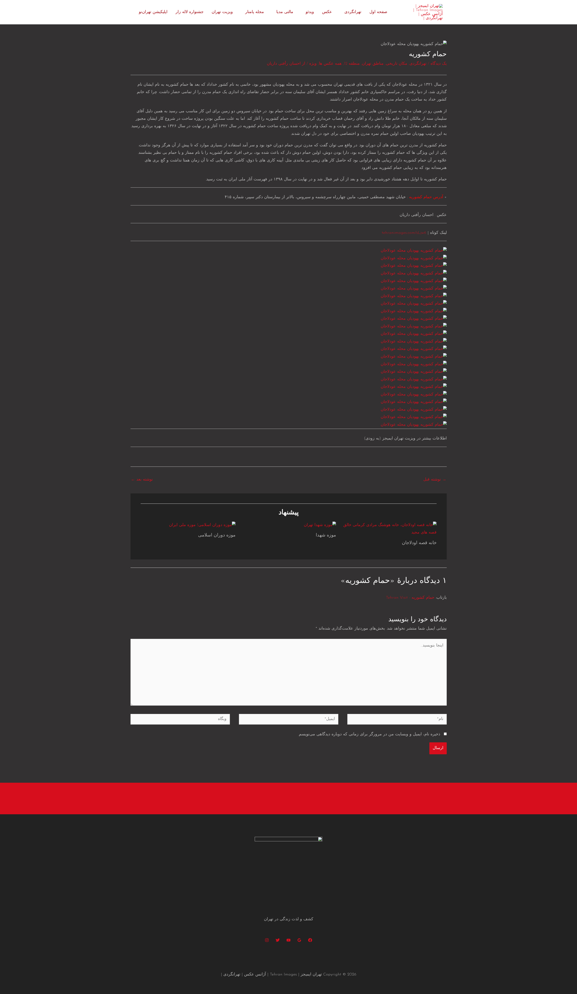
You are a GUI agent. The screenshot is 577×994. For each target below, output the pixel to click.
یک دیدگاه (438, 64)
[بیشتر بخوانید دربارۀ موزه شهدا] (320, 525)
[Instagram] (267, 940)
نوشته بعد (142, 480)
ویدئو (310, 12)
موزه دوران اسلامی (217, 535)
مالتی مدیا (284, 12)
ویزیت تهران (222, 12)
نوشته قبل (434, 480)
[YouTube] (288, 940)
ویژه (313, 64)
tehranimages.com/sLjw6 (404, 233)
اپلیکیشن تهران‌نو (153, 12)
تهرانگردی (352, 12)
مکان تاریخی (396, 64)
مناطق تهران (373, 64)
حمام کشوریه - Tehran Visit (410, 598)
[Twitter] (278, 940)
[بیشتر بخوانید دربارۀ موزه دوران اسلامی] (202, 525)
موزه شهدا (326, 535)
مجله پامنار (254, 12)
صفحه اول (378, 12)
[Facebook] (310, 940)
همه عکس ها (330, 64)
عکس (327, 12)
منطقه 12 (352, 64)
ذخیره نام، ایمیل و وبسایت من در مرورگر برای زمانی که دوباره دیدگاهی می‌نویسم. (369, 734)
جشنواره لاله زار (190, 12)
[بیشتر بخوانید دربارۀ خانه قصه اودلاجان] (389, 529)
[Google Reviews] (299, 940)
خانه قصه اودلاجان (419, 543)
